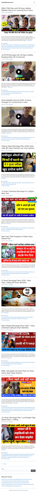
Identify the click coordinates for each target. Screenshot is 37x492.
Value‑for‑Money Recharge (27, 47)
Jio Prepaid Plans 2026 (5, 455)
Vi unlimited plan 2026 (10, 229)
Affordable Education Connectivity (20, 44)
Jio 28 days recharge (25, 91)
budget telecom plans (7, 182)
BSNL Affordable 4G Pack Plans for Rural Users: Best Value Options (17, 372)
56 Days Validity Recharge (8, 44)
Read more (29, 40)
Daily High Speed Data (18, 454)
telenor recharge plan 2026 (10, 184)
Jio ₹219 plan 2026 (7, 93)
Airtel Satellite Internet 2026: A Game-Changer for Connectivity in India (16, 101)
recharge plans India (25, 362)
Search (2, 468)
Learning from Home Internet (25, 46)
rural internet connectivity (14, 138)
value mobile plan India (24, 273)
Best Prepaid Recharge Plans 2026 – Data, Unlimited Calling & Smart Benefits (18, 327)
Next (5, 463)
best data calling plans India (8, 317)
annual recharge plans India (8, 271)
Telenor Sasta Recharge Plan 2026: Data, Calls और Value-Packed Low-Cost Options (17, 147)
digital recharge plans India (15, 227)
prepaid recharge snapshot (14, 273)
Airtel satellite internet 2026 (17, 137)
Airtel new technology (7, 137)
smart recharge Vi (24, 227)
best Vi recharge (6, 227)
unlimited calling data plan (9, 363)
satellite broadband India (25, 138)
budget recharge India (28, 271)
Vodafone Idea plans (19, 229)
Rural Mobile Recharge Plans (7, 410)
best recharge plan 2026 (18, 271)
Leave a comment (6, 49)
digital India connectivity (27, 137)
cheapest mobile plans (26, 182)
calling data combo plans (16, 182)
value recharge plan (18, 363)
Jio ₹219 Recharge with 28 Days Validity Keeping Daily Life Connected (17, 56)
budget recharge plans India (19, 317)
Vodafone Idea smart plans (22, 318)
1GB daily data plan (6, 91)
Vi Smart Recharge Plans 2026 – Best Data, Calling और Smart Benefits (16, 281)
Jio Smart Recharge (14, 455)
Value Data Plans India (27, 410)
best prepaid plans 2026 (7, 362)
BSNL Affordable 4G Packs (30, 407)
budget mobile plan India (15, 91)
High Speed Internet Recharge (28, 454)
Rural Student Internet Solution (16, 47)
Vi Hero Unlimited (28, 317)
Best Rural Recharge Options (18, 407)
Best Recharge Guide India (8, 454)
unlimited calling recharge (17, 93)
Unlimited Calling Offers (12, 457)
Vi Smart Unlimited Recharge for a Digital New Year (11, 485)
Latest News (5, 43)
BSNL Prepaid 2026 (31, 44)
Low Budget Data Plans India (24, 455)
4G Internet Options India (7, 407)
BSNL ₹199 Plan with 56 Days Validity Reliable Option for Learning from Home (17, 9)
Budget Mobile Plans (17, 362)
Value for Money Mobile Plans (23, 457)
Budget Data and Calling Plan (14, 46)
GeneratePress (25, 490)
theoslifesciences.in (7, 2)
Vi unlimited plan (13, 318)
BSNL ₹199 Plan (4, 46)
